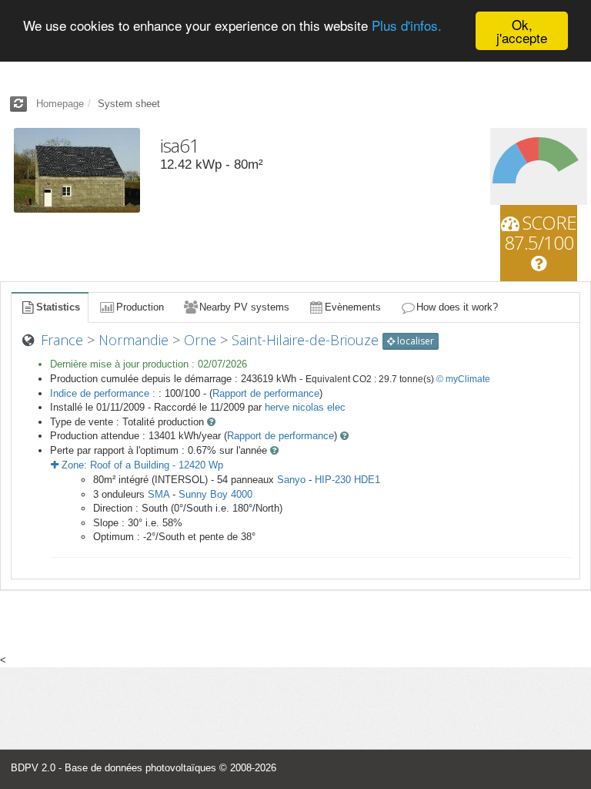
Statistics (58, 307)
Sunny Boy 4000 (215, 494)
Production (140, 307)
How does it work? (457, 307)
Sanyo (291, 479)
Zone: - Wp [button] (140, 465)
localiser (414, 340)
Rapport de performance (265, 393)
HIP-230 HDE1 (347, 479)
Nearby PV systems (244, 307)
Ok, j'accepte (521, 31)
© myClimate (463, 379)
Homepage (60, 103)
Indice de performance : (104, 393)
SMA (158, 494)
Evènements (353, 307)
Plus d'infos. (407, 25)
